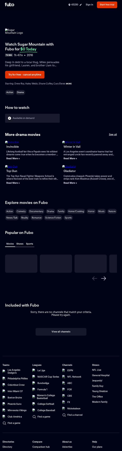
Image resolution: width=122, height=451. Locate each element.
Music (101, 211)
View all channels (61, 356)
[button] (32, 158)
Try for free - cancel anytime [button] (24, 74)
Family (61, 211)
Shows (20, 244)
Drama (20, 92)
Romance (36, 217)
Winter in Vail (72, 146)
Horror (91, 211)
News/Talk (11, 217)
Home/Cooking (76, 211)
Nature (112, 211)
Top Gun (11, 171)
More (69, 83)
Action (9, 92)
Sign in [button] (89, 4)
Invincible (12, 146)
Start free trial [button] (107, 4)
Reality (24, 217)
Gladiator (70, 171)
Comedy (21, 211)
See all (113, 134)
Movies (10, 244)
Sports (68, 217)
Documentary (36, 211)
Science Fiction (53, 217)
